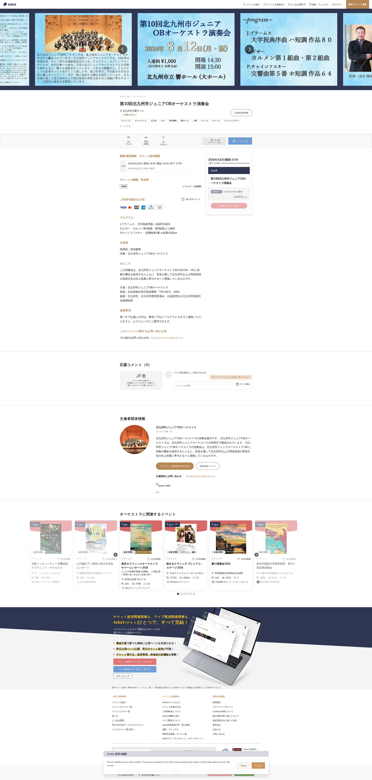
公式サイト (163, 487)
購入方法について (193, 199)
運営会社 (217, 725)
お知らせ (217, 729)
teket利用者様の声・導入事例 (176, 725)
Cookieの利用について (223, 711)
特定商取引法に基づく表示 (225, 720)
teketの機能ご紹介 (171, 716)
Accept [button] (258, 765)
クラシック (125, 96)
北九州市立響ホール (150, 775)
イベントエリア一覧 (121, 711)
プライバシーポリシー (223, 707)
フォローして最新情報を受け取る (175, 466)
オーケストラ (139, 96)
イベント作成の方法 (171, 707)
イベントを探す (119, 702)
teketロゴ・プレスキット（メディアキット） (183, 738)
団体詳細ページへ (208, 466)
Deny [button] (243, 765)
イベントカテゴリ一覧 (122, 707)
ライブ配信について (171, 720)
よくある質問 (118, 720)
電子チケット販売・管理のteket (124, 687)
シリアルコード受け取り (123, 729)
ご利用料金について (171, 711)
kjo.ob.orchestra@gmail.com (167, 337)
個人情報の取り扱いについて (226, 716)
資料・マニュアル (170, 729)
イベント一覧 (146, 687)
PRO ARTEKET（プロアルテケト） (128, 725)
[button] (178, 594)
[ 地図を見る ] (130, 114)
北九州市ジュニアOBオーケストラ (176, 427)
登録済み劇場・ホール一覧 (174, 734)
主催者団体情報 (241, 112)
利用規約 (217, 702)
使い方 (115, 716)
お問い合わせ (219, 734)
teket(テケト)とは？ (171, 702)
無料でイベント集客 (357, 4)
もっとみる (125, 126)
